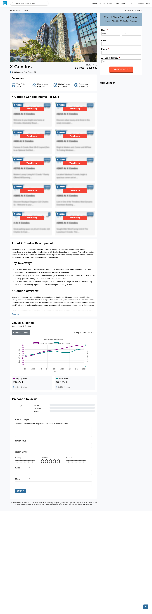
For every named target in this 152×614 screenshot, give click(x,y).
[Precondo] (5, 3)
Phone (105, 49)
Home (12, 10)
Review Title (20, 441)
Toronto (17, 10)
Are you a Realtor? (110, 58)
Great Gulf (83, 87)
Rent (26, 333)
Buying (17, 333)
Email (17, 479)
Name (17, 468)
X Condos (25, 10)
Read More (16, 314)
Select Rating (21, 452)
